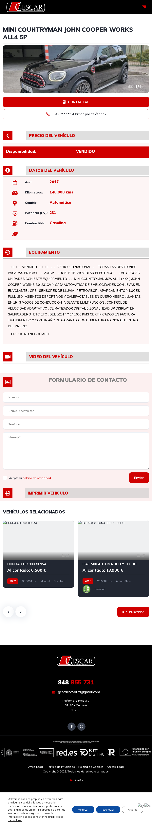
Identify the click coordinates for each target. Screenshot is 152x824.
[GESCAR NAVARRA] (26, 7)
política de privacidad (37, 478)
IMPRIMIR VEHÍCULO (48, 493)
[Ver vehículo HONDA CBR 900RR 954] (38, 554)
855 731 (76, 682)
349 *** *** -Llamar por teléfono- (79, 114)
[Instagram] (81, 727)
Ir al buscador (133, 612)
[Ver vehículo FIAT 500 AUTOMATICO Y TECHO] (113, 559)
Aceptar (83, 809)
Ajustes (132, 809)
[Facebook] (71, 727)
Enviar (139, 478)
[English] (141, 805)
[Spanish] (147, 805)
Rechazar (108, 809)
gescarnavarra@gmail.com (78, 692)
